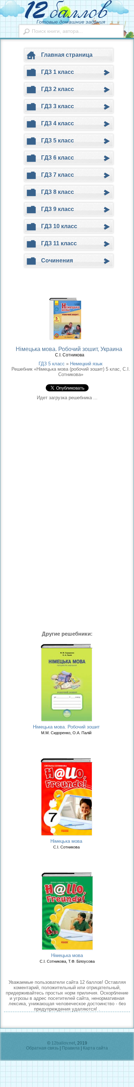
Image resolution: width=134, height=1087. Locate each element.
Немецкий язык (86, 363)
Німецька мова (66, 841)
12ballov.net (63, 1043)
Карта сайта (95, 1048)
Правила (71, 1048)
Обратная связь (42, 1048)
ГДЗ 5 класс (52, 363)
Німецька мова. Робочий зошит (66, 727)
